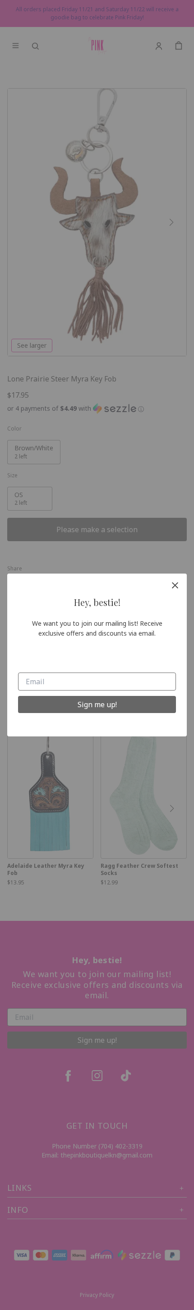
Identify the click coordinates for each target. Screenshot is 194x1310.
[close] (175, 585)
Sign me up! (97, 704)
